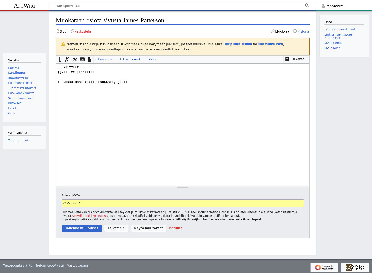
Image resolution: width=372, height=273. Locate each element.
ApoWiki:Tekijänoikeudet (89, 216)
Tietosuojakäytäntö (17, 265)
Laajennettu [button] (107, 59)
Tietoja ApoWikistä (50, 265)
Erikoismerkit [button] (133, 59)
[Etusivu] (24, 32)
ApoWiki (24, 5)
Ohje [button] (153, 59)
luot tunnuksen (270, 44)
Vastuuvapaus (77, 265)
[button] (296, 59)
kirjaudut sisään (238, 44)
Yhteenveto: (71, 194)
